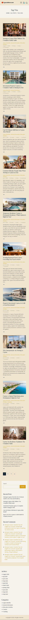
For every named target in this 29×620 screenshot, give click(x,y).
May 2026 (5, 581)
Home (7, 13)
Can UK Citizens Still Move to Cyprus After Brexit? (13, 131)
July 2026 (5, 576)
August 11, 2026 (6, 91)
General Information (15, 43)
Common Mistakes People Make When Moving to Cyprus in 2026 (14, 172)
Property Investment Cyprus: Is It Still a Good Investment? (14, 304)
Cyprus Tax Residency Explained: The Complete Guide (14, 443)
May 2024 (5, 594)
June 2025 (5, 589)
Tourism (5, 609)
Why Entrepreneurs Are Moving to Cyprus (13, 351)
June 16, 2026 (6, 403)
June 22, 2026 (6, 310)
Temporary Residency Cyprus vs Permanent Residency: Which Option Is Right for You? (14, 215)
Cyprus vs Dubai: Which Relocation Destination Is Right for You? (13, 397)
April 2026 (5, 583)
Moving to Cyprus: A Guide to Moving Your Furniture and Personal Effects (15, 543)
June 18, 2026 (6, 357)
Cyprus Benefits (6, 43)
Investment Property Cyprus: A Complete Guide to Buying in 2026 (13, 87)
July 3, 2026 (5, 222)
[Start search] (27, 3)
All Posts (13, 13)
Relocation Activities (8, 607)
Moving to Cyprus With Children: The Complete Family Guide (14, 39)
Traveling (9, 402)
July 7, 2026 (5, 178)
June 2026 (5, 578)
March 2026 (6, 585)
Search (5, 483)
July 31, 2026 (5, 137)
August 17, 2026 (6, 46)
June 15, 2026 (6, 449)
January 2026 (6, 587)
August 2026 (6, 574)
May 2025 (5, 592)
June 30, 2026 (6, 265)
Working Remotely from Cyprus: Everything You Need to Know (12, 258)
